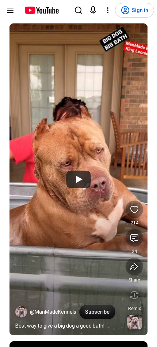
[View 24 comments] (134, 238)
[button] (21, 312)
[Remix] (134, 295)
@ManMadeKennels (53, 312)
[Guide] (10, 10)
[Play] (78, 179)
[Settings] (107, 10)
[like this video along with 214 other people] (134, 209)
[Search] (78, 10)
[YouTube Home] (41, 10)
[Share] (134, 266)
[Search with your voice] (93, 10)
